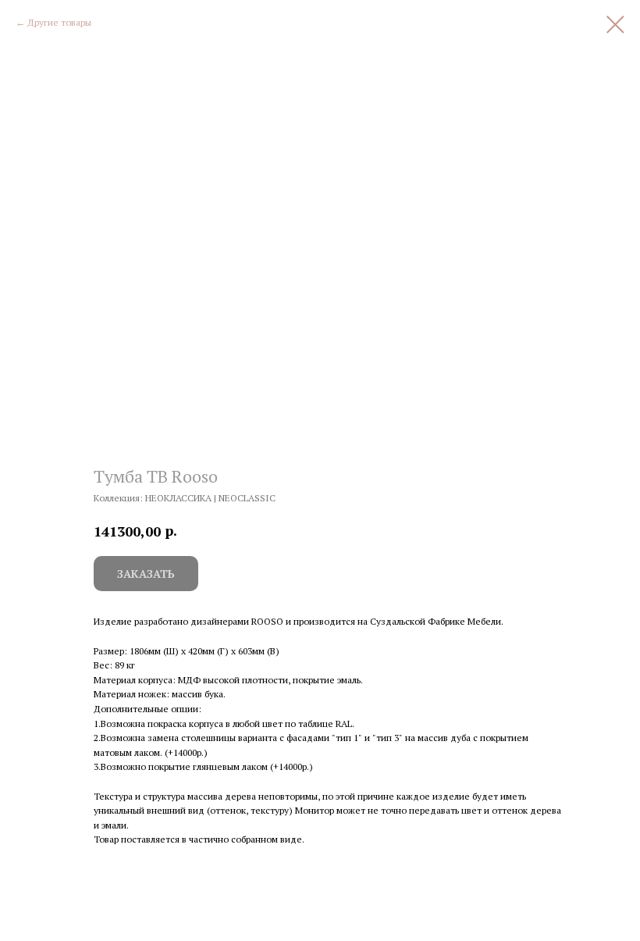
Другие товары (59, 22)
